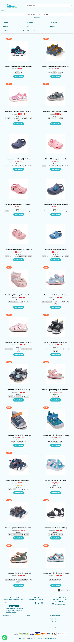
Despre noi (5, 619)
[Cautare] (71, 5)
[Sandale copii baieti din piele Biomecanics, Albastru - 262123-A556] (18, 512)
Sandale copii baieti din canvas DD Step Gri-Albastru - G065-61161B (55, 111)
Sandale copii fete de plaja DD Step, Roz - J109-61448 (19, 250)
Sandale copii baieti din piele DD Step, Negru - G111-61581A (55, 528)
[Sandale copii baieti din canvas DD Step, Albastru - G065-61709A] (55, 557)
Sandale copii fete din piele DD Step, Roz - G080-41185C (55, 390)
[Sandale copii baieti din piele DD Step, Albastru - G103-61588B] (55, 326)
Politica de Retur (30, 621)
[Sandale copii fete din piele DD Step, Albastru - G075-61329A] (55, 279)
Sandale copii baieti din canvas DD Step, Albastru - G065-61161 (55, 435)
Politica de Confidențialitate (14, 611)
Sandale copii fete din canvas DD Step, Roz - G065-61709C (18, 111)
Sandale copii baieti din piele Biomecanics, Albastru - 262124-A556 (18, 480)
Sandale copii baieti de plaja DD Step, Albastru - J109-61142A (55, 204)
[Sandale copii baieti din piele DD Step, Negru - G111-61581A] (55, 512)
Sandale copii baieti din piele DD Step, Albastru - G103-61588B (55, 342)
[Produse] (3, 11)
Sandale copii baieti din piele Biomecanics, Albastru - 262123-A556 (18, 528)
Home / (29, 14)
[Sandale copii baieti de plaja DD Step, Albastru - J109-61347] (18, 143)
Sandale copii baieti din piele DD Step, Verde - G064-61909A (18, 573)
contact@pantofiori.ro (60, 604)
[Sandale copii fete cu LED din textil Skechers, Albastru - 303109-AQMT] (55, 465)
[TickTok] (38, 603)
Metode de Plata (30, 619)
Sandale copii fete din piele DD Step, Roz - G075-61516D (18, 295)
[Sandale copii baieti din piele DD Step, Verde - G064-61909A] (18, 557)
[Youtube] (35, 603)
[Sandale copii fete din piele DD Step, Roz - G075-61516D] (18, 279)
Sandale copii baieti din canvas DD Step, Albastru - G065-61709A (55, 573)
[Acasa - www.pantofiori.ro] (12, 5)
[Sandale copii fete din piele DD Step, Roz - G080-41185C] (55, 374)
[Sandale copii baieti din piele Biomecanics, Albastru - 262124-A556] (18, 465)
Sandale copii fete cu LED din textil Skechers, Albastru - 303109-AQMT (55, 480)
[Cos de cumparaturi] (71, 11)
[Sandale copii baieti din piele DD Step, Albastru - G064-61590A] (18, 419)
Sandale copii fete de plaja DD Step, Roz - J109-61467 (19, 204)
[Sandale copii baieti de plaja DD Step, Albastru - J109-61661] (55, 234)
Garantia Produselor (32, 623)
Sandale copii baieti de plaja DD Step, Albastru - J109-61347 (18, 159)
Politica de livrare (7, 625)
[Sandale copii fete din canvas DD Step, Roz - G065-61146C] (18, 326)
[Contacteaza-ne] (66, 11)
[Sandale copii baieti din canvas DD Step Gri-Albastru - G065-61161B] (55, 96)
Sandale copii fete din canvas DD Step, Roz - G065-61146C (18, 342)
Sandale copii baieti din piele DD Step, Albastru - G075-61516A (18, 390)
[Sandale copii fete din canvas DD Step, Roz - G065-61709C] (18, 96)
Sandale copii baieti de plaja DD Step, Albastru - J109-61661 (55, 250)
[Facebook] (31, 603)
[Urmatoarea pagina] (70, 590)
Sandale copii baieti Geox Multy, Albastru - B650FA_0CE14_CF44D (18, 66)
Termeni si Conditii (8, 621)
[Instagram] (42, 603)
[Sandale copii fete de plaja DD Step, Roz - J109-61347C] (55, 143)
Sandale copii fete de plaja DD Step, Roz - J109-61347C (56, 159)
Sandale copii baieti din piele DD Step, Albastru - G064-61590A (18, 435)
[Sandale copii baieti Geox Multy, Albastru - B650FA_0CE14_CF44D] (18, 50)
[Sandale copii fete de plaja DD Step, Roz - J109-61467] (18, 188)
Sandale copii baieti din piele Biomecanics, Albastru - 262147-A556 (55, 66)
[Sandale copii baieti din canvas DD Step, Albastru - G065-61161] (55, 419)
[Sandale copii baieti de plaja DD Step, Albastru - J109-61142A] (55, 188)
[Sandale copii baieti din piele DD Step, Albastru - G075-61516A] (18, 374)
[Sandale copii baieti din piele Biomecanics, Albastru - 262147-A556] (55, 50)
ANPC (27, 625)
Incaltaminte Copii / (37, 14)
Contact (5, 627)
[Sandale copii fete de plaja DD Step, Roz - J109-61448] (18, 234)
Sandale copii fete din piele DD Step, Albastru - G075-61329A (55, 295)
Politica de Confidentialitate (10, 623)
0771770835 (60, 602)
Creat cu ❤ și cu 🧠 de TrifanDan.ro (27, 638)
